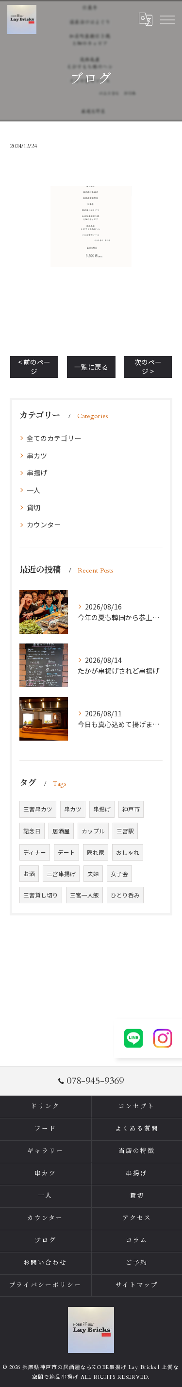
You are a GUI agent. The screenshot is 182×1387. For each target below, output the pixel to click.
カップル (93, 831)
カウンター (44, 524)
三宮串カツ (37, 809)
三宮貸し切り (40, 895)
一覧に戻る (91, 367)
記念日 (32, 831)
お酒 (29, 874)
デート (66, 852)
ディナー (34, 852)
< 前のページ (34, 366)
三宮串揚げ (61, 874)
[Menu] (167, 19)
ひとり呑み (125, 895)
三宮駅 (125, 831)
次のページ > (148, 366)
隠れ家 (95, 852)
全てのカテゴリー (54, 438)
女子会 (119, 874)
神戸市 (131, 809)
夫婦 (93, 874)
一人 (33, 490)
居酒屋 (61, 831)
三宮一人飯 (84, 895)
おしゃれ (127, 852)
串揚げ (37, 472)
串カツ (37, 455)
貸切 (33, 507)
